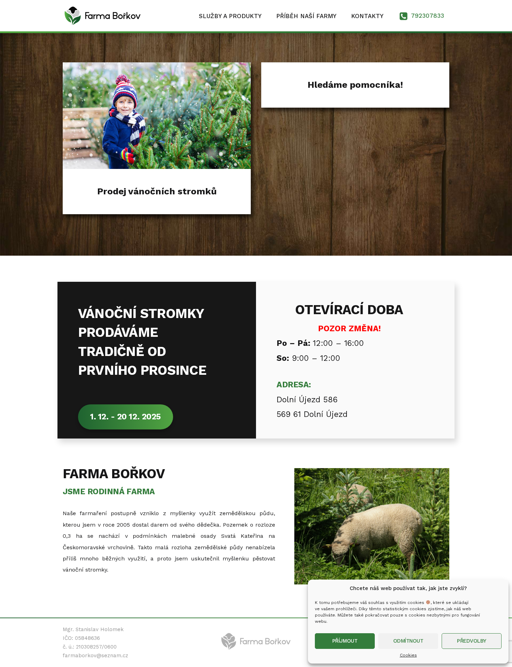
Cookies (408, 655)
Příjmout (344, 641)
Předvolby (471, 641)
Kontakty (367, 16)
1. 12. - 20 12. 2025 (125, 416)
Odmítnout (408, 641)
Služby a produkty (230, 16)
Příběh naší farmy (306, 16)
